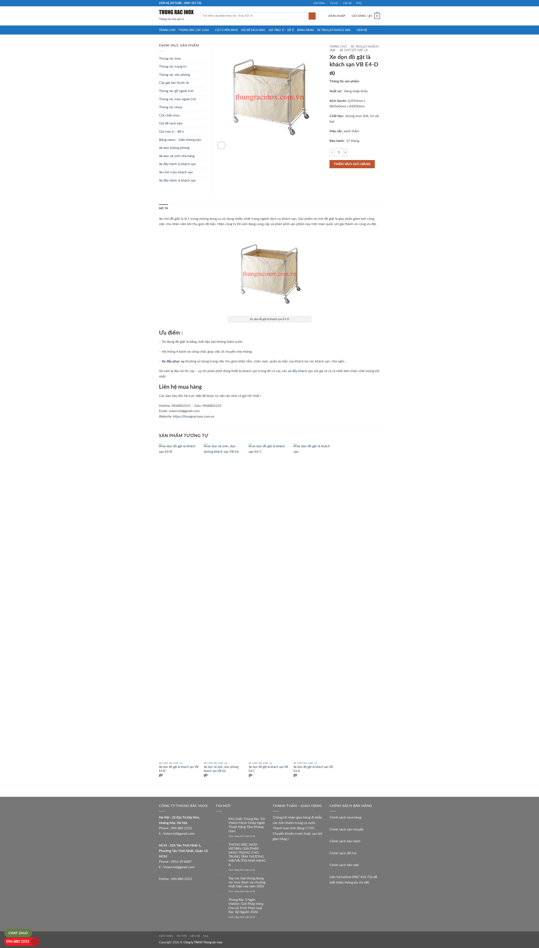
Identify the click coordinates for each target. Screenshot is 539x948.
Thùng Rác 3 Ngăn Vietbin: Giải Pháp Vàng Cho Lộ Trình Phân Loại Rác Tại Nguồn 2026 (245, 906)
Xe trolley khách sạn (333, 30)
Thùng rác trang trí (173, 66)
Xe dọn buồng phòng (174, 148)
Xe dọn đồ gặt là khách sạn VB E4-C (268, 769)
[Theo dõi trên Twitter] (374, 3)
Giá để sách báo (253, 30)
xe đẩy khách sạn (300, 371)
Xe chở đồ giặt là (354, 50)
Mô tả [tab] (163, 208)
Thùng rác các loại (193, 30)
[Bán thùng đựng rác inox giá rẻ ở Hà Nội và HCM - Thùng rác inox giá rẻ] (176, 12)
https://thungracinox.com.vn (193, 416)
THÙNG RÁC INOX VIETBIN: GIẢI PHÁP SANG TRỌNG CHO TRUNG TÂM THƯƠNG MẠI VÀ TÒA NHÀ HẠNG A (247, 855)
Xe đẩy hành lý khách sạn (177, 164)
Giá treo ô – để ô (281, 30)
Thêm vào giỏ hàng (352, 164)
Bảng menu (305, 30)
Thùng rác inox (170, 58)
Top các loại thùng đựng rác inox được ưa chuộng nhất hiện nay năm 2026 (246, 882)
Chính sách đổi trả (343, 853)
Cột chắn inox (226, 30)
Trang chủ (167, 30)
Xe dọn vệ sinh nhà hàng (177, 156)
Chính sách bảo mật (344, 865)
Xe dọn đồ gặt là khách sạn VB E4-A (313, 769)
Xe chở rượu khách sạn (176, 172)
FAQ (359, 3)
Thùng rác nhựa (170, 107)
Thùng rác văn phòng (174, 74)
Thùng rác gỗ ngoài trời (176, 91)
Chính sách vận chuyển (347, 829)
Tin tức (334, 3)
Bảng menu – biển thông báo (180, 140)
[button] (336, 16)
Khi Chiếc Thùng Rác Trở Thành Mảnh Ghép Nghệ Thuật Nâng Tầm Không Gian (246, 825)
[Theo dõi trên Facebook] (366, 3)
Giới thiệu (319, 3)
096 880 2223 (17, 942)
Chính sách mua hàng (345, 817)
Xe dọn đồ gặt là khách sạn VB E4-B (178, 769)
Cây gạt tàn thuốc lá (174, 82)
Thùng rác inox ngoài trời (177, 99)
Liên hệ (347, 3)
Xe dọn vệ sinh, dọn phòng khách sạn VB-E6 (221, 769)
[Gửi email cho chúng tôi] (378, 3)
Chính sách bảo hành (345, 841)
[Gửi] (312, 16)
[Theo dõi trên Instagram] (370, 3)
